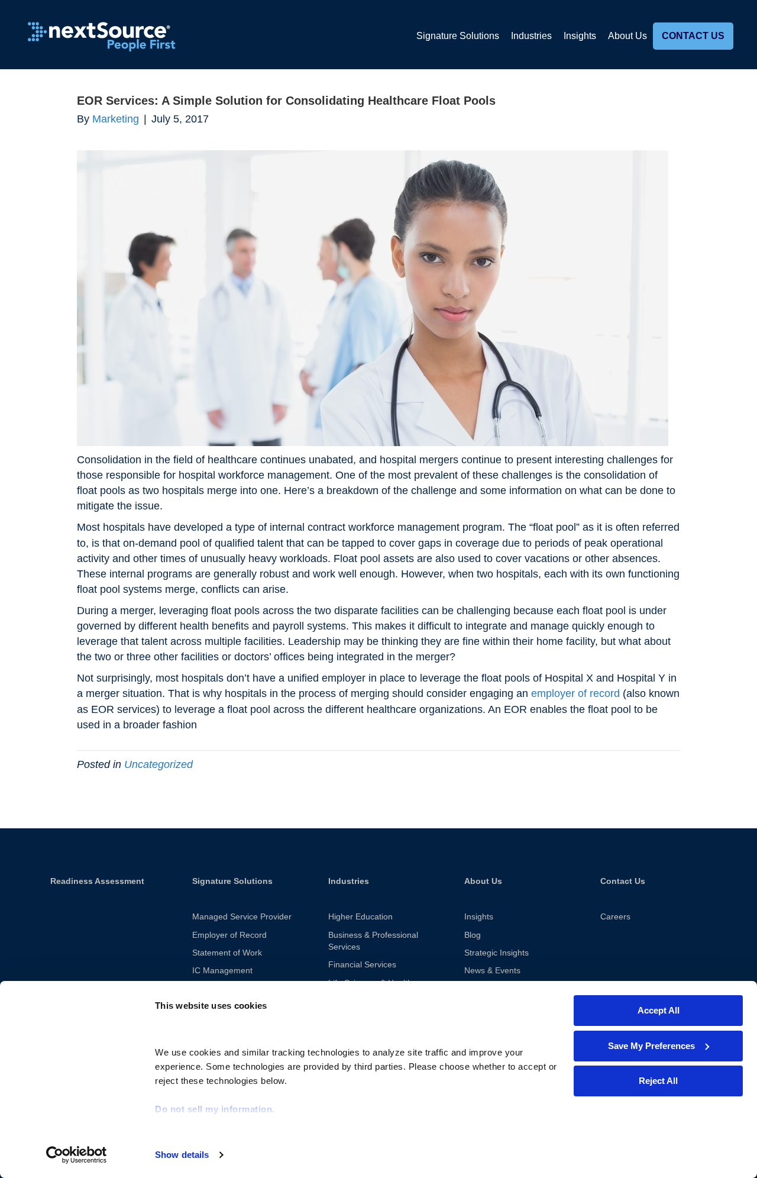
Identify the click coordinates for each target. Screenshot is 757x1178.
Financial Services (362, 964)
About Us (627, 36)
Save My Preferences (651, 1046)
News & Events (492, 970)
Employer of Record (229, 935)
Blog (472, 935)
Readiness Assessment (97, 881)
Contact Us (693, 36)
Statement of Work (227, 952)
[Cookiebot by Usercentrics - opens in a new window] (76, 1155)
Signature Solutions (457, 36)
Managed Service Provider (242, 916)
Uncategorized (158, 764)
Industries (531, 36)
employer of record (575, 693)
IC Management (222, 970)
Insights (580, 36)
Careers (615, 916)
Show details (182, 1155)
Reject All (658, 1081)
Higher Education (360, 916)
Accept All (659, 1010)
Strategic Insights (496, 952)
